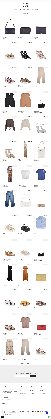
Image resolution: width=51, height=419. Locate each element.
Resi (20, 388)
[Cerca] (3, 5)
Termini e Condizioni (43, 388)
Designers (36, 9)
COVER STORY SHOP (7, 414)
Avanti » (28, 363)
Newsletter (32, 393)
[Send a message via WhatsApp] (49, 417)
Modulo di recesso (23, 393)
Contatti (31, 390)
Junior (28, 9)
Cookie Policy (42, 393)
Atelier (3, 415)
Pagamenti (21, 390)
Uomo (24, 9)
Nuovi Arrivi (15, 9)
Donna (20, 9)
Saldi (32, 9)
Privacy (41, 390)
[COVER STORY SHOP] (25, 5)
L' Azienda (31, 388)
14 (25, 363)
